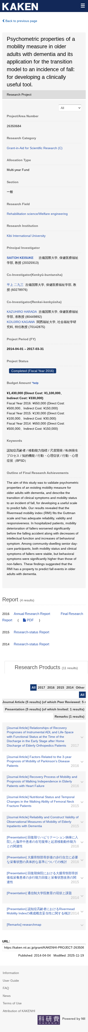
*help (35, 383)
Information (11, 973)
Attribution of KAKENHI (19, 1011)
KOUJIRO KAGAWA (21, 322)
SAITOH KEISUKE (20, 258)
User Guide (11, 980)
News (7, 996)
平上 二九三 (15, 285)
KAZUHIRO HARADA (22, 311)
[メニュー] (82, 5)
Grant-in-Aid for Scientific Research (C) (35, 148)
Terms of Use (12, 1003)
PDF (30, 620)
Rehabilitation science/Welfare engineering (37, 214)
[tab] (46, 667)
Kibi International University (26, 236)
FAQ (6, 988)
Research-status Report (31, 632)
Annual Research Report (32, 614)
